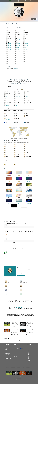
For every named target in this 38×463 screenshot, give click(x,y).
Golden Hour (29, 348)
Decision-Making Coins (10, 140)
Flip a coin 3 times (8, 348)
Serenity (28, 361)
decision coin (15, 142)
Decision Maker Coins (18, 367)
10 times (10, 67)
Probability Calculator (13, 367)
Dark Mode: (19, 378)
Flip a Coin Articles (7, 369)
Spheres (28, 358)
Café (28, 352)
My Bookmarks (22, 303)
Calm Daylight (29, 347)
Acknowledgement (28, 317)
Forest (28, 353)
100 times (13, 67)
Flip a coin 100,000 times (8, 359)
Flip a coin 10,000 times (8, 358)
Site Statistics (23, 367)
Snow (28, 359)
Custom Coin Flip (15, 306)
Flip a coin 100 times (8, 354)
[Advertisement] (19, 73)
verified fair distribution (25, 83)
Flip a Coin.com (4, 0)
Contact (9, 382)
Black (28, 363)
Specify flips (16, 89)
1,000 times (16, 67)
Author (11, 382)
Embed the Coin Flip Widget (23, 267)
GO (22, 89)
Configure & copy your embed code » (21, 275)
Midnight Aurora (29, 350)
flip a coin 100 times (16, 68)
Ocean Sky (29, 355)
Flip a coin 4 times (8, 349)
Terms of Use (18, 382)
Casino (28, 354)
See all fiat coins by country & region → (8, 111)
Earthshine (29, 362)
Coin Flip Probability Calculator (18, 307)
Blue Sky (28, 356)
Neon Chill (29, 349)
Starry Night (29, 360)
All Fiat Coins (24, 138)
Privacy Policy (14, 382)
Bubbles (28, 357)
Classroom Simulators (28, 367)
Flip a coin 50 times (8, 353)
